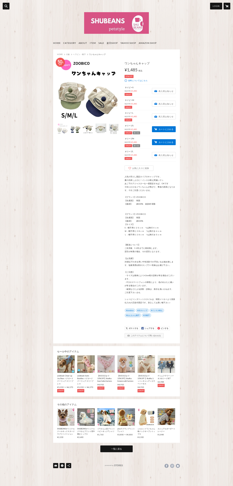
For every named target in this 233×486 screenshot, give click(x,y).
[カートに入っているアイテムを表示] (227, 6)
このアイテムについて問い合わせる (146, 335)
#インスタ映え (157, 310)
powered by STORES (114, 465)
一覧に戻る (116, 448)
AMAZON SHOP (148, 43)
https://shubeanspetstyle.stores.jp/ (178, 466)
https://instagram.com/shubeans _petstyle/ (172, 466)
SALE (101, 43)
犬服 (68, 54)
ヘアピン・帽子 (79, 54)
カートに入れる (166, 129)
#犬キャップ (142, 310)
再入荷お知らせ (166, 91)
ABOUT (83, 43)
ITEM (93, 43)
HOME (57, 43)
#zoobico (130, 310)
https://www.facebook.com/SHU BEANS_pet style (167, 466)
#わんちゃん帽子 (133, 315)
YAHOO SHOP (128, 43)
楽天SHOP (112, 43)
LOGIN (216, 6)
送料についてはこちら (138, 80)
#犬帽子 (146, 315)
